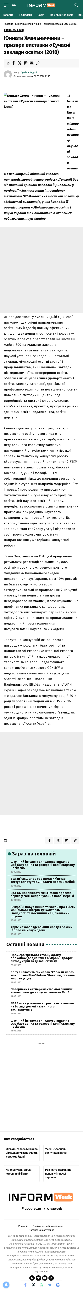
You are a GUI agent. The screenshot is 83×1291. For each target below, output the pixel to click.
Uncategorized (13, 30)
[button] (7, 5)
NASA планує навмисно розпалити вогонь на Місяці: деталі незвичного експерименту (42, 1006)
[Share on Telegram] (50, 1285)
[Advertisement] (41, 270)
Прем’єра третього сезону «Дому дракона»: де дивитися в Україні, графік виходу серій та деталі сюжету (42, 958)
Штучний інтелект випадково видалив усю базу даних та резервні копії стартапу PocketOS (43, 865)
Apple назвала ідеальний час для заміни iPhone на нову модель (42, 928)
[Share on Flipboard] (25, 63)
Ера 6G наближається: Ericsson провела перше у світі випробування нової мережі (42, 894)
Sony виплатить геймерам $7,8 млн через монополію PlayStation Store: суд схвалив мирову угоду (43, 975)
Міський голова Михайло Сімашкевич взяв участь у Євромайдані (22, 1152)
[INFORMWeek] (41, 5)
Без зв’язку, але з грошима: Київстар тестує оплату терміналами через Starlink (43, 880)
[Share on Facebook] (13, 63)
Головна (8, 24)
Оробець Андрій (29, 72)
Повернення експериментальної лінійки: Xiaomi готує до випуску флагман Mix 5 (42, 990)
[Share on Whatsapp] (41, 1285)
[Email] (31, 63)
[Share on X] (19, 63)
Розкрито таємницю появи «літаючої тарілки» (58, 1173)
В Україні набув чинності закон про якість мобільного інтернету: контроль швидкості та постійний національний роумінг (43, 911)
